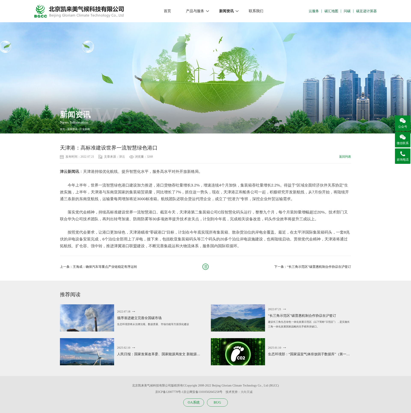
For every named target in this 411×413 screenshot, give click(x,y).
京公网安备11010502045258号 (202, 392)
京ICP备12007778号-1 (169, 392)
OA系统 (194, 402)
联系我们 (256, 11)
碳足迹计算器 (366, 11)
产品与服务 (195, 11)
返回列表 (345, 156)
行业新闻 (85, 129)
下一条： (312, 266)
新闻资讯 (226, 11)
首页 (167, 11)
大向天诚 (247, 392)
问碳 (347, 11)
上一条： (98, 266)
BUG (217, 402)
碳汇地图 (331, 11)
